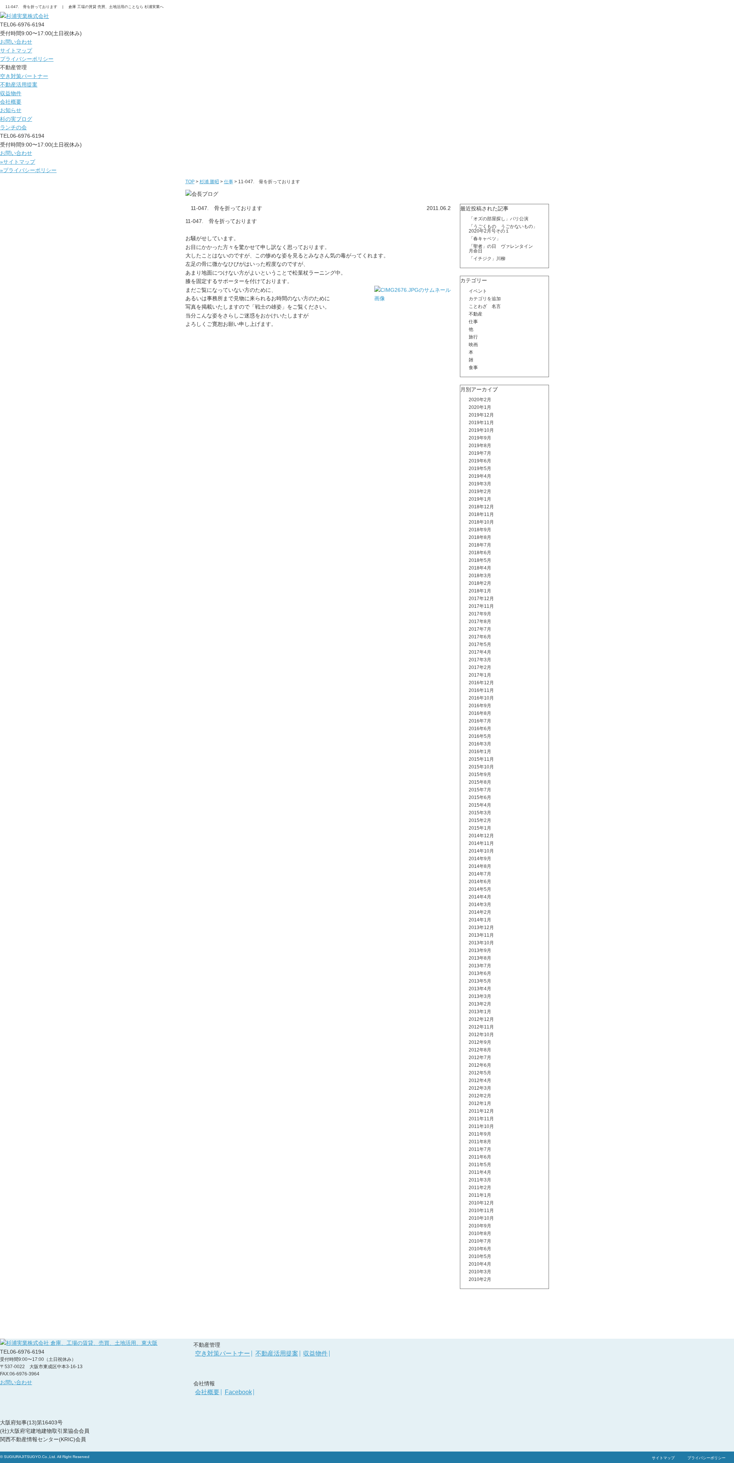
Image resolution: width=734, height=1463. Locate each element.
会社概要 (10, 102)
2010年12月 (481, 1203)
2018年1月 (480, 591)
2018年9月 (480, 529)
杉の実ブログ (16, 119)
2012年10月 (481, 1034)
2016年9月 (480, 705)
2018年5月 (480, 560)
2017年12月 (481, 598)
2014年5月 (480, 889)
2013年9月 (480, 950)
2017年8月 (480, 621)
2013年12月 (481, 927)
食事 (473, 367)
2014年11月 (481, 843)
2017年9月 (480, 614)
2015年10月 (481, 767)
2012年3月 (480, 1088)
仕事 (228, 181)
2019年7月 (480, 453)
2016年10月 (481, 698)
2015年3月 (480, 812)
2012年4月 (480, 1080)
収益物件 (10, 93)
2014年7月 (480, 874)
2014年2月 (480, 912)
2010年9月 (480, 1226)
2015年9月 (480, 774)
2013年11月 (481, 935)
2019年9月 (480, 438)
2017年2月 (480, 667)
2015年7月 (480, 790)
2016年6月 (480, 728)
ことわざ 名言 (485, 306)
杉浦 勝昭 (209, 181)
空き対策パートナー (24, 76)
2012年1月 (480, 1103)
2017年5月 (480, 644)
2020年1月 (480, 407)
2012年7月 (480, 1057)
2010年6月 (480, 1248)
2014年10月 (481, 851)
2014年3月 (480, 904)
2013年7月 (480, 965)
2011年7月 (480, 1149)
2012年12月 (481, 1019)
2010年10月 (481, 1218)
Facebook (238, 1392)
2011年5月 (480, 1164)
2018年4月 (480, 568)
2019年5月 (480, 468)
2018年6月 (480, 552)
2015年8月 (480, 782)
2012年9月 (480, 1042)
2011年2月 (480, 1187)
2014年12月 (481, 835)
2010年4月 (480, 1264)
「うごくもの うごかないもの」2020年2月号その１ (503, 229)
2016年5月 (480, 736)
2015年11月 (481, 759)
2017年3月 (480, 659)
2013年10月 (481, 942)
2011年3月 (480, 1180)
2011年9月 (480, 1134)
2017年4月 (480, 652)
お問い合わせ (16, 42)
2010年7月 (480, 1241)
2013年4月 (480, 988)
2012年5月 (480, 1073)
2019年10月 (481, 430)
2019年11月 (481, 422)
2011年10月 (481, 1126)
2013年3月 (480, 996)
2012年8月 (480, 1050)
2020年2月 (480, 399)
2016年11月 (481, 690)
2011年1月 (480, 1195)
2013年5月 (480, 981)
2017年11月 (481, 606)
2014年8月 (480, 866)
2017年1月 (480, 675)
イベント (478, 291)
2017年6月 (480, 637)
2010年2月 (480, 1279)
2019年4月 (480, 476)
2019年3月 (480, 484)
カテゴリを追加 (485, 298)
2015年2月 (480, 820)
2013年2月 (480, 1004)
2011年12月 (481, 1111)
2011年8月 (480, 1141)
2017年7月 (480, 629)
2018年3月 (480, 575)
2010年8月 (480, 1233)
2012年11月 (481, 1027)
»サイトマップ (17, 162)
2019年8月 (480, 445)
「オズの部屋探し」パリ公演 (501, 218)
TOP (190, 181)
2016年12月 (481, 682)
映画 (473, 344)
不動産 (475, 314)
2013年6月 (480, 973)
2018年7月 (480, 545)
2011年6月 (480, 1157)
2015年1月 (480, 828)
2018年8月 (480, 537)
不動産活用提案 (18, 84)
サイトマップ (16, 50)
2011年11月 (481, 1118)
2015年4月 (480, 805)
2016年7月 (480, 721)
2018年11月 (481, 514)
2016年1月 (480, 751)
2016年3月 (480, 744)
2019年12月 (481, 415)
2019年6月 (480, 461)
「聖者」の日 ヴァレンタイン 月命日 (503, 249)
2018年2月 (480, 583)
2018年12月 (481, 506)
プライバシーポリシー (27, 59)
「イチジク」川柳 (487, 258)
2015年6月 (480, 797)
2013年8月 (480, 958)
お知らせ (10, 110)
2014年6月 (480, 881)
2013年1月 (480, 1011)
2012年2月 (480, 1095)
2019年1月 (480, 499)
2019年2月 (480, 491)
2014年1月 (480, 920)
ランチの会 (13, 127)
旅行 (473, 337)
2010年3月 (480, 1271)
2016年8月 (480, 713)
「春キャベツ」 (485, 238)
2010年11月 (481, 1210)
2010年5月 (480, 1256)
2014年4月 (480, 897)
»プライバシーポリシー (28, 170)
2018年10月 (481, 522)
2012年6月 (480, 1065)
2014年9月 (480, 858)
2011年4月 (480, 1172)
